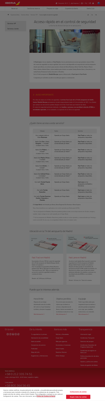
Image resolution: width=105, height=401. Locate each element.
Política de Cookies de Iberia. (46, 396)
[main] (52, 394)
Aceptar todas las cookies (78, 397)
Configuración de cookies (78, 392)
